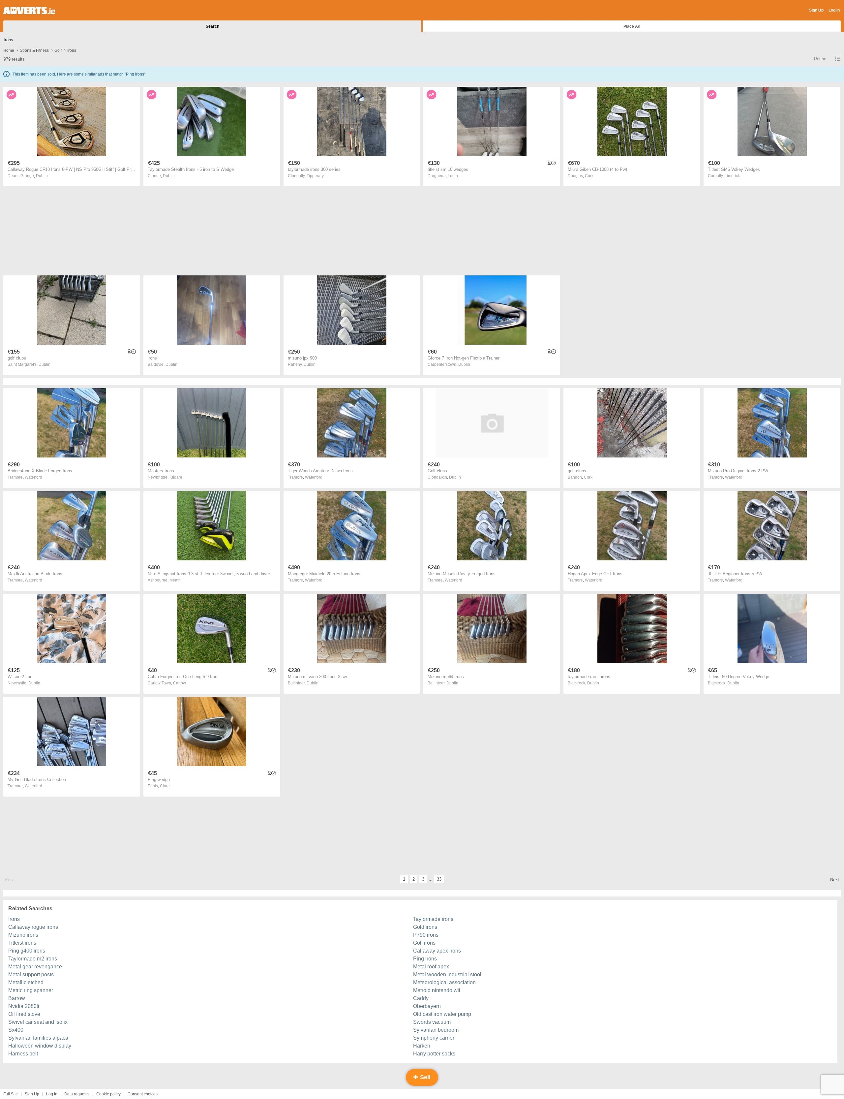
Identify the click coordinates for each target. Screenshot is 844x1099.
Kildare (175, 477)
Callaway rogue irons (33, 927)
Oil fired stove (24, 1014)
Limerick (732, 175)
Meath (175, 580)
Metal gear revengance (35, 966)
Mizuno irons (23, 935)
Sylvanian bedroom (436, 1030)
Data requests (76, 1094)
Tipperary (315, 175)
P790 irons (425, 935)
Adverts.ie (29, 10)
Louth (453, 175)
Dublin (42, 175)
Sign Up (816, 10)
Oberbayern (427, 1006)
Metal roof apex (431, 966)
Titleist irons (22, 943)
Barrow (16, 998)
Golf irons (424, 943)
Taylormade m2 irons (32, 958)
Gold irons (425, 927)
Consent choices (143, 1094)
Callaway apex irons (437, 951)
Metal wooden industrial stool (447, 974)
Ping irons (425, 958)
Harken (421, 1046)
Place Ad (631, 26)
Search (212, 26)
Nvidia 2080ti (23, 1006)
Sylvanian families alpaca (38, 1038)
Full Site (10, 1094)
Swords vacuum (432, 1022)
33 (439, 879)
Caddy (421, 998)
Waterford (33, 477)
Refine (820, 58)
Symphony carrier (433, 1038)
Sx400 (15, 1030)
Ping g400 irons (26, 951)
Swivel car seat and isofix (38, 1022)
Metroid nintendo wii (436, 990)
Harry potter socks (434, 1053)
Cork (589, 175)
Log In (834, 10)
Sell (424, 1077)
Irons (14, 919)
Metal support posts (31, 974)
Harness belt (23, 1053)
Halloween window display (39, 1046)
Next (834, 879)
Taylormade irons (433, 919)
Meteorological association (444, 982)
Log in (51, 1094)
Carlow (179, 683)
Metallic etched (26, 982)
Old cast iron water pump (442, 1014)
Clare (165, 786)
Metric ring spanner (30, 990)
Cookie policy (108, 1094)
